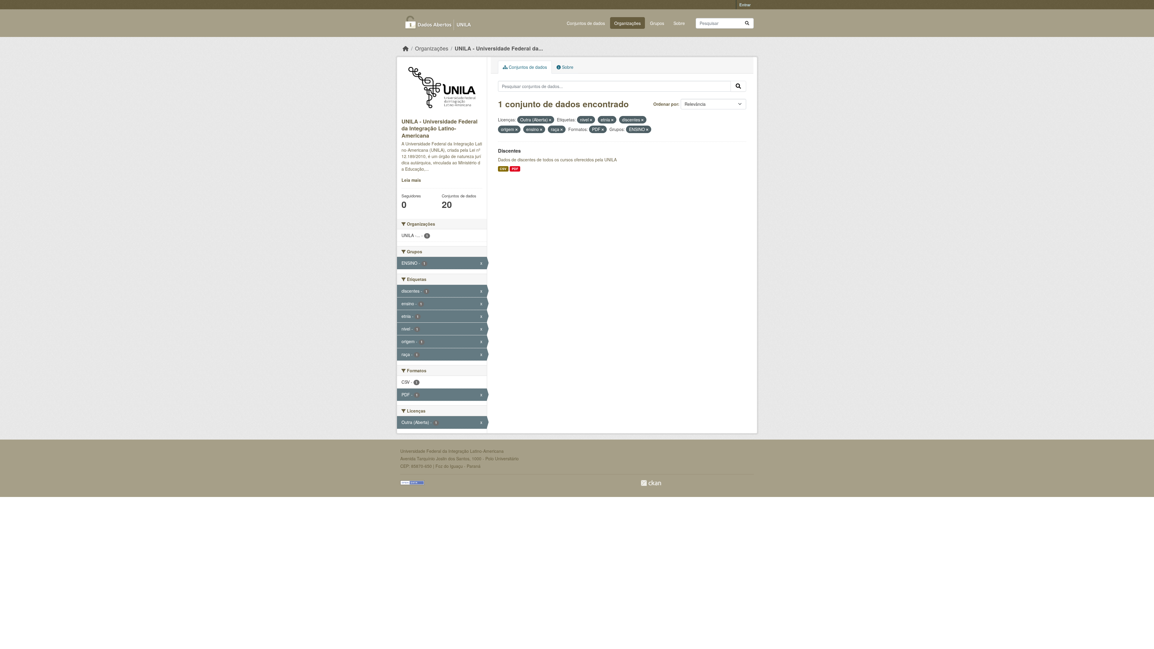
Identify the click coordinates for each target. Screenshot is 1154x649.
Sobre (679, 23)
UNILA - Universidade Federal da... (499, 48)
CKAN (651, 483)
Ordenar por (665, 104)
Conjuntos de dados (586, 23)
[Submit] (747, 23)
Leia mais (411, 180)
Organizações (627, 23)
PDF (515, 168)
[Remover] (550, 119)
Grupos (657, 23)
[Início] (406, 48)
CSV (503, 168)
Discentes (509, 150)
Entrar (745, 5)
